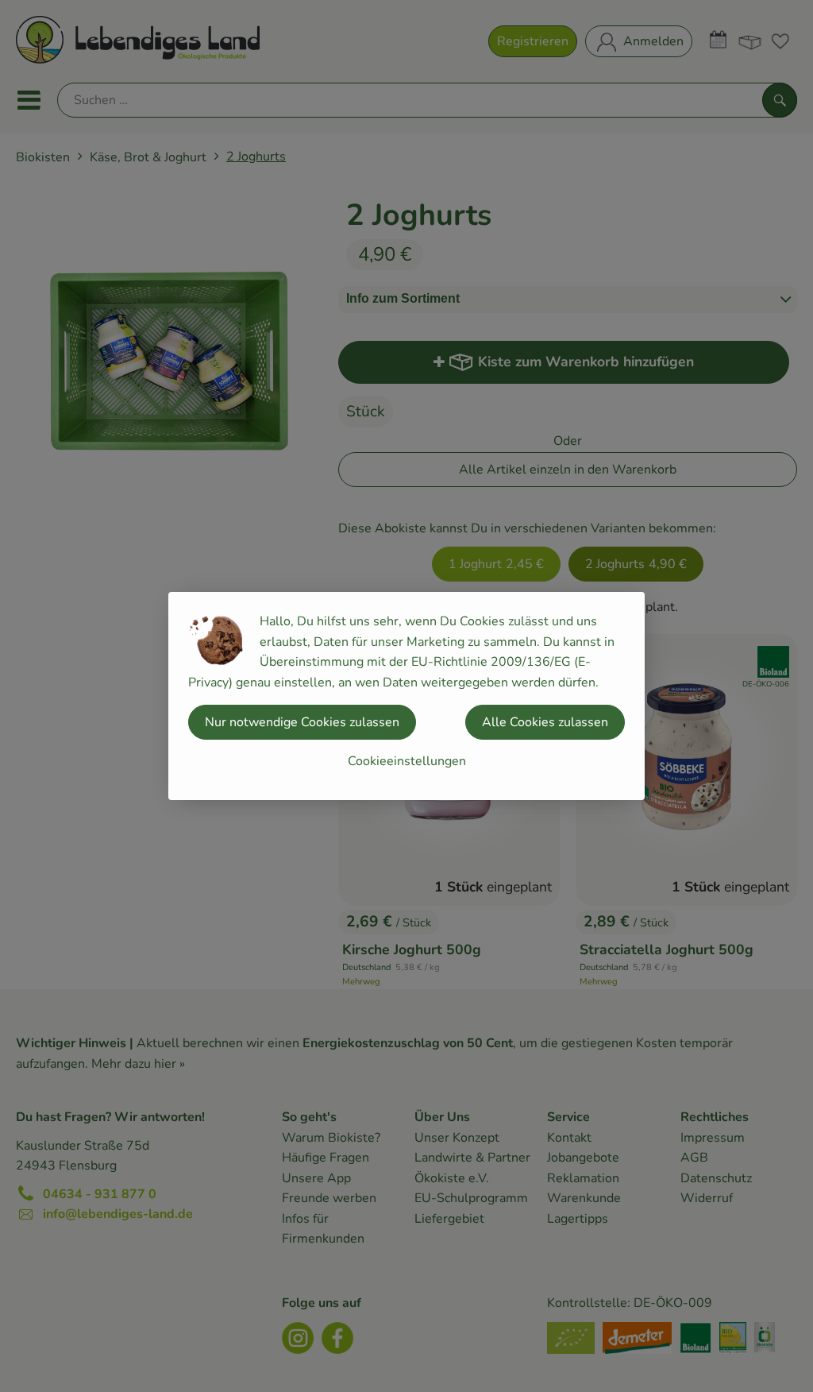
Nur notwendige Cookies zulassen (302, 722)
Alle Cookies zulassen (545, 722)
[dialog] (406, 696)
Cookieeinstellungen (407, 761)
